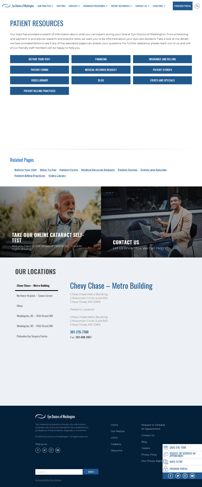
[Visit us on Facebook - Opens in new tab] (170, 475)
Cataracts (116, 444)
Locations (158, 6)
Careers (145, 448)
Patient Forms (39, 70)
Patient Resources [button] (120, 6)
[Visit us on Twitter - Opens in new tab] (177, 475)
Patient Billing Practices (39, 91)
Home (114, 425)
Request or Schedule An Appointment (153, 427)
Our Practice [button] (44, 6)
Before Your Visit (39, 59)
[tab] (36, 286)
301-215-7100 (79, 331)
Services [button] (73, 6)
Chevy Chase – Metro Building (111, 285)
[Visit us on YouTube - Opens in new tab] (192, 475)
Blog (101, 80)
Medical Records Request (101, 70)
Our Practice (118, 431)
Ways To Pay (48, 169)
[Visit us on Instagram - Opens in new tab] (185, 475)
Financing (101, 59)
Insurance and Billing (162, 59)
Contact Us (141, 6)
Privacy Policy (149, 454)
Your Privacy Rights (152, 461)
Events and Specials (162, 80)
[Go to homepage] (55, 416)
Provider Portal (182, 6)
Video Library (39, 80)
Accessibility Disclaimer (48, 480)
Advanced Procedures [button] (94, 6)
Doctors (61, 6)
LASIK (114, 437)
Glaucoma (116, 450)
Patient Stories (162, 70)
